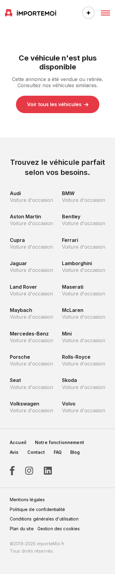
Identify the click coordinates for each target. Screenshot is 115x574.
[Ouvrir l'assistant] (88, 12)
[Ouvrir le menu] (105, 13)
